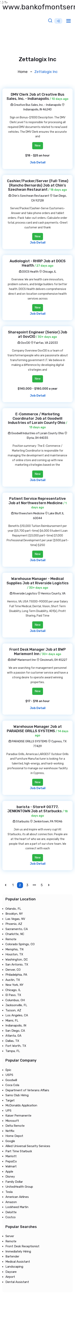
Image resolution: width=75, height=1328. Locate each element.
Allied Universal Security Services (27, 1146)
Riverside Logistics (24, 593)
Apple (9, 1171)
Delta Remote (15, 1126)
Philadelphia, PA (16, 974)
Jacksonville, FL (16, 1005)
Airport (10, 1277)
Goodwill (11, 1080)
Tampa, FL (12, 1051)
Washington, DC (16, 959)
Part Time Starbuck (18, 1151)
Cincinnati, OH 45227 (53, 660)
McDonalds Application (21, 1105)
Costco (10, 1217)
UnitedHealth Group (19, 1187)
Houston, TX (14, 954)
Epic (8, 1070)
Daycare (11, 1272)
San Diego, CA (15, 1030)
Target (10, 1100)
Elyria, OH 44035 (37, 438)
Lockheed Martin (16, 1207)
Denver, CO (13, 969)
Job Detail (37, 162)
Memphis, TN (14, 949)
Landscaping (14, 1266)
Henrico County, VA (53, 593)
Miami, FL (11, 1020)
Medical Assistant (17, 1261)
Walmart (11, 1166)
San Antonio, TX (16, 964)
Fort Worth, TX (15, 1046)
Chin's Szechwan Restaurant (30, 195)
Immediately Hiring (18, 1251)
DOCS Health (30, 271)
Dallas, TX (12, 1041)
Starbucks (22, 821)
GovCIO (25, 343)
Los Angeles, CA (16, 1015)
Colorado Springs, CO (20, 944)
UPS (8, 1110)
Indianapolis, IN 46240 (37, 109)
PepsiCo (11, 1161)
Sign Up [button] (58, 21)
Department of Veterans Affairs (27, 1090)
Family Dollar (14, 1182)
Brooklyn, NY (14, 913)
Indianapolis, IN (15, 1025)
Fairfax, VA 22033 (46, 343)
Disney (10, 1176)
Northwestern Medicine (29, 513)
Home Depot (14, 1136)
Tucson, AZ (13, 1010)
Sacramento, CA (16, 929)
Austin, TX (12, 980)
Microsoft (12, 1121)
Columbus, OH (15, 1000)
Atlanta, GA (13, 1035)
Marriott (11, 1156)
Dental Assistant (17, 1282)
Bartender (12, 1256)
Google (10, 1141)
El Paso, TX (13, 995)
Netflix (9, 1131)
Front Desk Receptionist (22, 1246)
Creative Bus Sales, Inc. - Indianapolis (37, 105)
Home (23, 72)
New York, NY (14, 985)
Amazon (11, 1202)
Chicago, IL (49, 271)
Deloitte (11, 1212)
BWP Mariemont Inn (23, 660)
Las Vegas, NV (15, 919)
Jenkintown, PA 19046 (47, 821)
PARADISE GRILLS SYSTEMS (29, 741)
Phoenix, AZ (13, 924)
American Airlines (17, 1197)
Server (9, 1236)
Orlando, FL (13, 909)
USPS (9, 1075)
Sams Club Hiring (17, 1095)
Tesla (9, 1192)
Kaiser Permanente (18, 1115)
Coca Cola (12, 1085)
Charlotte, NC (14, 934)
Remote (10, 939)
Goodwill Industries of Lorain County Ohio (37, 433)
